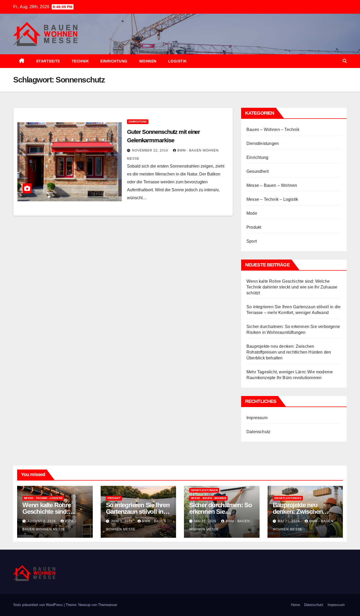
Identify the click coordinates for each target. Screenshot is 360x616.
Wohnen (148, 61)
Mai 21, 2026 (289, 521)
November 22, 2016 (150, 150)
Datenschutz (258, 431)
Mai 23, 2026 (205, 521)
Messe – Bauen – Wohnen (271, 185)
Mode (251, 213)
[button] (345, 61)
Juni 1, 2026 (122, 521)
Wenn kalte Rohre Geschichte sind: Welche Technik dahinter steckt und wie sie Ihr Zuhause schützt (291, 287)
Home (295, 605)
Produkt (253, 227)
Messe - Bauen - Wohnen (208, 498)
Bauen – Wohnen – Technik (272, 129)
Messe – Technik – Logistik (272, 199)
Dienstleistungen (262, 143)
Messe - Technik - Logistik (43, 498)
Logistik (177, 61)
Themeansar (107, 605)
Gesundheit (257, 171)
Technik (80, 61)
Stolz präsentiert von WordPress (38, 605)
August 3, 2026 (42, 521)
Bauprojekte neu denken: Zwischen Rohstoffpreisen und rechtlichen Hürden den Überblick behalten (288, 352)
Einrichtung (114, 61)
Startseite (48, 61)
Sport (251, 241)
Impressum (256, 417)
